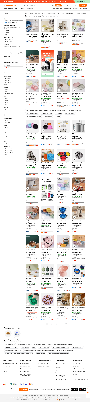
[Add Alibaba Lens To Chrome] (23, 389)
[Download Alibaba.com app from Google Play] (83, 389)
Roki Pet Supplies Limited (77, 43)
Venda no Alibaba (76, 363)
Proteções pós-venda (25, 371)
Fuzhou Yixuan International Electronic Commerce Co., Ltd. (78, 229)
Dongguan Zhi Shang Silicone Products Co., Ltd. (63, 229)
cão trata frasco (25, 347)
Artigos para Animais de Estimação (37, 13)
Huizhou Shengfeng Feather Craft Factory (63, 143)
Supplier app (35, 389)
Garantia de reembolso (25, 366)
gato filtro (58, 116)
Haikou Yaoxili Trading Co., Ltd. (63, 105)
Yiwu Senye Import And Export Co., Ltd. (32, 229)
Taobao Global (51, 395)
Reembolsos (58, 372)
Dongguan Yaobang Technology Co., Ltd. (47, 46)
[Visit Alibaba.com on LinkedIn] (76, 379)
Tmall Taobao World (38, 395)
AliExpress (25, 395)
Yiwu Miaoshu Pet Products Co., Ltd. (32, 202)
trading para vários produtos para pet (13, 350)
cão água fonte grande (10, 344)
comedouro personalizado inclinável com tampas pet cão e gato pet (19, 353)
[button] (53, 5)
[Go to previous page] (44, 324)
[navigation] (13, 169)
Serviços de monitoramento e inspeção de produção (26, 375)
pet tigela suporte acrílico (78, 347)
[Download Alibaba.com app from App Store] (74, 389)
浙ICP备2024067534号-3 (80, 399)
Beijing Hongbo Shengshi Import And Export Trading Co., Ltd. (63, 200)
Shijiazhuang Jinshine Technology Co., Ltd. (78, 171)
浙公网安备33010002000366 (68, 399)
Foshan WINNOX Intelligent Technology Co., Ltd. (78, 143)
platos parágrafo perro (70, 113)
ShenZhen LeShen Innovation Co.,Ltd (47, 258)
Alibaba (26, 13)
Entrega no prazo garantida (26, 368)
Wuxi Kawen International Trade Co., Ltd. (32, 40)
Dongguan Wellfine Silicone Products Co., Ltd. (63, 74)
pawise (34, 347)
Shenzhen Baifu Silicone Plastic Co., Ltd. (32, 102)
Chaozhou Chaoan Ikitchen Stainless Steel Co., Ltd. (32, 74)
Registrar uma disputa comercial (62, 370)
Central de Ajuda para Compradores (59, 364)
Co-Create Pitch (6, 366)
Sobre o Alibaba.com (7, 360)
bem (20, 52)
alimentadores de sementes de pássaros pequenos (37, 110)
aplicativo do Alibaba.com (63, 389)
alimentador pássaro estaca (33, 113)
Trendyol (60, 395)
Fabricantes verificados (43, 363)
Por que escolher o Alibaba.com (10, 363)
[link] (88, 388)
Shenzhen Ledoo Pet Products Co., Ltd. (47, 231)
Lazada (45, 395)
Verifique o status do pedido (79, 368)
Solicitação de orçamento (43, 366)
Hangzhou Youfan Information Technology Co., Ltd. (78, 202)
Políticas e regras (24, 378)
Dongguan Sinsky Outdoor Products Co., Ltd (47, 103)
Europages (65, 395)
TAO (56, 395)
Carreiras (5, 371)
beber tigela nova (48, 116)
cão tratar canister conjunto (39, 344)
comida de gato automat (47, 113)
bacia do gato (59, 113)
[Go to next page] (66, 324)
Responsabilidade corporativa (9, 368)
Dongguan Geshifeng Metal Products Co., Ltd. (32, 173)
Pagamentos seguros (25, 363)
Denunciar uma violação (60, 379)
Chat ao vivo (57, 367)
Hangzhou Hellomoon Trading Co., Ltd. (78, 74)
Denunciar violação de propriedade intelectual (60, 376)
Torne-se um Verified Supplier (79, 371)
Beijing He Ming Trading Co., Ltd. (32, 258)
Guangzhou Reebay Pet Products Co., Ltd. (63, 260)
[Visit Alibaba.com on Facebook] (73, 379)
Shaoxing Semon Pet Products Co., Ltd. (47, 171)
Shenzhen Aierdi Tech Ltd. (78, 103)
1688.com (30, 395)
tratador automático (41, 353)
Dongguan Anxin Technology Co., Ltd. (47, 287)
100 (64, 323)
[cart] (72, 5)
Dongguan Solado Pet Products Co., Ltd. (32, 144)
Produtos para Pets (51, 13)
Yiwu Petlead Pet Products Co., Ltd (32, 288)
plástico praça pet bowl (44, 347)
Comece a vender (76, 366)
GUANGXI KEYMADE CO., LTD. (78, 258)
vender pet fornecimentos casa (12, 347)
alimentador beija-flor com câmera (34, 116)
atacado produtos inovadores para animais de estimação (60, 344)
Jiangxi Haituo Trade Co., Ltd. (63, 42)
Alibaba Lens (11, 388)
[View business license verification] (57, 400)
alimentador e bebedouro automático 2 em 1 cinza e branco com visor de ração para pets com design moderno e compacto (49, 350)
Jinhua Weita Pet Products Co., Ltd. (47, 143)
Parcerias (75, 374)
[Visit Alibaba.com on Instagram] (82, 379)
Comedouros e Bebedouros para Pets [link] (66, 13)
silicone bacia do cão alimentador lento (61, 347)
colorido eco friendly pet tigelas (75, 110)
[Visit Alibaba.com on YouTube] (85, 379)
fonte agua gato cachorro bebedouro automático (59, 353)
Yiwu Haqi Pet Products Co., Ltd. (63, 173)
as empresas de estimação (24, 344)
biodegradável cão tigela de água (58, 110)
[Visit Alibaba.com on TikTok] (87, 379)
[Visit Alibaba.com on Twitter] (79, 379)
